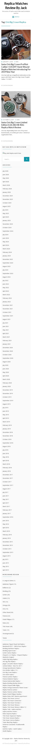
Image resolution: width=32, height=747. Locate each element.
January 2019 (7, 429)
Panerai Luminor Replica (10, 677)
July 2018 (5, 450)
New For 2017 (17, 666)
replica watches (16, 709)
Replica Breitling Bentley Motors (12, 683)
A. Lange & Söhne (8, 580)
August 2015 (6, 556)
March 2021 (6, 337)
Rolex (4, 623)
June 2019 (6, 411)
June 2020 (6, 369)
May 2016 (6, 524)
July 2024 (5, 234)
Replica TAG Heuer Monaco (11, 705)
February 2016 (7, 535)
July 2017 (5, 492)
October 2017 (7, 482)
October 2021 (7, 312)
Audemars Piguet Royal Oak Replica (13, 644)
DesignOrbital (13, 743)
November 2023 (8, 259)
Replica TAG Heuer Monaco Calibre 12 (14, 707)
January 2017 (7, 513)
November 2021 (8, 309)
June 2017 (6, 496)
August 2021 (6, 319)
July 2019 (5, 407)
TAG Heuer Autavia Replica (11, 718)
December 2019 (8, 390)
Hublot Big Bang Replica (10, 659)
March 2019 (6, 422)
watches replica (7, 729)
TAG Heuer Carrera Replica (11, 720)
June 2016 (6, 520)
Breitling (5, 591)
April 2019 (6, 418)
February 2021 (7, 340)
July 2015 (5, 559)
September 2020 (8, 358)
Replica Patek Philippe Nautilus (12, 694)
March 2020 (6, 379)
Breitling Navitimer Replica (11, 648)
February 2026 (7, 189)
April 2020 (6, 376)
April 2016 (6, 527)
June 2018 (6, 453)
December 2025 (8, 196)
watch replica (17, 729)
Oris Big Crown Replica (10, 672)
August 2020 (6, 362)
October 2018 (7, 439)
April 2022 (6, 291)
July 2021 (5, 323)
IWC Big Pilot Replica (9, 661)
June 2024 (6, 238)
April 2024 (6, 245)
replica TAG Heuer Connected (12, 700)
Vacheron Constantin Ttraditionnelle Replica (13, 726)
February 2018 (7, 467)
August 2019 (6, 404)
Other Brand (6, 612)
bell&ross (6, 587)
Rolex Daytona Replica (9, 714)
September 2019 (8, 400)
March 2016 (6, 531)
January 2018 (7, 471)
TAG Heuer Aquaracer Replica (12, 716)
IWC (4, 602)
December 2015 (8, 542)
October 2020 (7, 354)
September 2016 (8, 517)
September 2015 (8, 552)
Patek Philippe (7, 619)
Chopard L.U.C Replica (9, 655)
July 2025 (5, 210)
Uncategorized (7, 633)
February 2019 (7, 425)
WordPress (27, 743)
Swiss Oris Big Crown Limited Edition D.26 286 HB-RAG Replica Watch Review (14, 125)
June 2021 (6, 326)
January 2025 (7, 220)
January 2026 (7, 192)
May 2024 (6, 242)
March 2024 (6, 249)
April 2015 (6, 570)
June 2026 (6, 174)
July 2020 (5, 365)
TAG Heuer (6, 626)
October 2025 (7, 203)
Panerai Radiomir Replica (10, 679)
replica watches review (10, 711)
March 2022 (6, 294)
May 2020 (6, 372)
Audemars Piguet (8, 584)
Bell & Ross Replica (20, 646)
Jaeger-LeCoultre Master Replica (13, 664)
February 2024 (7, 252)
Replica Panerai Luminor (10, 690)
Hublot (5, 598)
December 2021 (8, 305)
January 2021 (7, 344)
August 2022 (6, 277)
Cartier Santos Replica (9, 653)
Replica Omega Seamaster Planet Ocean (15, 687)
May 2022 (6, 287)
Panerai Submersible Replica (11, 681)
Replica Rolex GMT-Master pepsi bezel (15, 696)
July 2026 (5, 171)
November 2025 (8, 199)
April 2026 (6, 181)
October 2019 (7, 397)
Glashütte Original (8, 657)
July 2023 (5, 270)
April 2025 (6, 217)
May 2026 (6, 178)
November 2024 (8, 224)
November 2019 (8, 393)
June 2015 (6, 563)
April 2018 (6, 460)
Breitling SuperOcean (9, 650)
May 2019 (6, 415)
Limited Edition (7, 666)
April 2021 (6, 333)
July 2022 (5, 280)
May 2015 (6, 566)
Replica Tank (6, 709)
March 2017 (6, 506)
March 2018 (6, 464)
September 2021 (8, 316)
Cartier (5, 595)
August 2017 (6, 489)
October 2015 (7, 549)
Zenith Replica (7, 731)
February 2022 (7, 298)
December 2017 (8, 475)
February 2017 (7, 510)
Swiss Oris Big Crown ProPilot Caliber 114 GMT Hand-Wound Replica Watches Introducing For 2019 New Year (16, 68)
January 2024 (7, 256)
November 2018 (8, 436)
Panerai (5, 616)
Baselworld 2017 (8, 646)
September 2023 (8, 263)
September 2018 (8, 443)
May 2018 (6, 457)
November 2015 (8, 545)
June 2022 (6, 284)
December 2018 (8, 432)
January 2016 (7, 538)
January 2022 (7, 302)
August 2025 (6, 206)
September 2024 (8, 231)
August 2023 (6, 266)
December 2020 (8, 347)
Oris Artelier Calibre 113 (10, 670)
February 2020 (7, 383)
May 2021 (6, 330)
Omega (5, 605)
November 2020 (8, 351)
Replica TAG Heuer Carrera (11, 698)
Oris (17, 62)
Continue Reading (8, 85)
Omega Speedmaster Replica (12, 668)
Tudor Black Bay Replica (10, 722)
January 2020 (7, 386)
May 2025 (6, 213)
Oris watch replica (8, 674)
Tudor (4, 630)
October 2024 (7, 227)
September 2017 (8, 485)
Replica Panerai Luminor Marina (12, 692)
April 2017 (6, 503)
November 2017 (8, 478)
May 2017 (6, 499)
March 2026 (6, 185)
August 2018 (6, 446)
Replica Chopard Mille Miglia (11, 685)
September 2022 (8, 273)
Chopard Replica (22, 655)
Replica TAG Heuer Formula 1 (12, 703)
